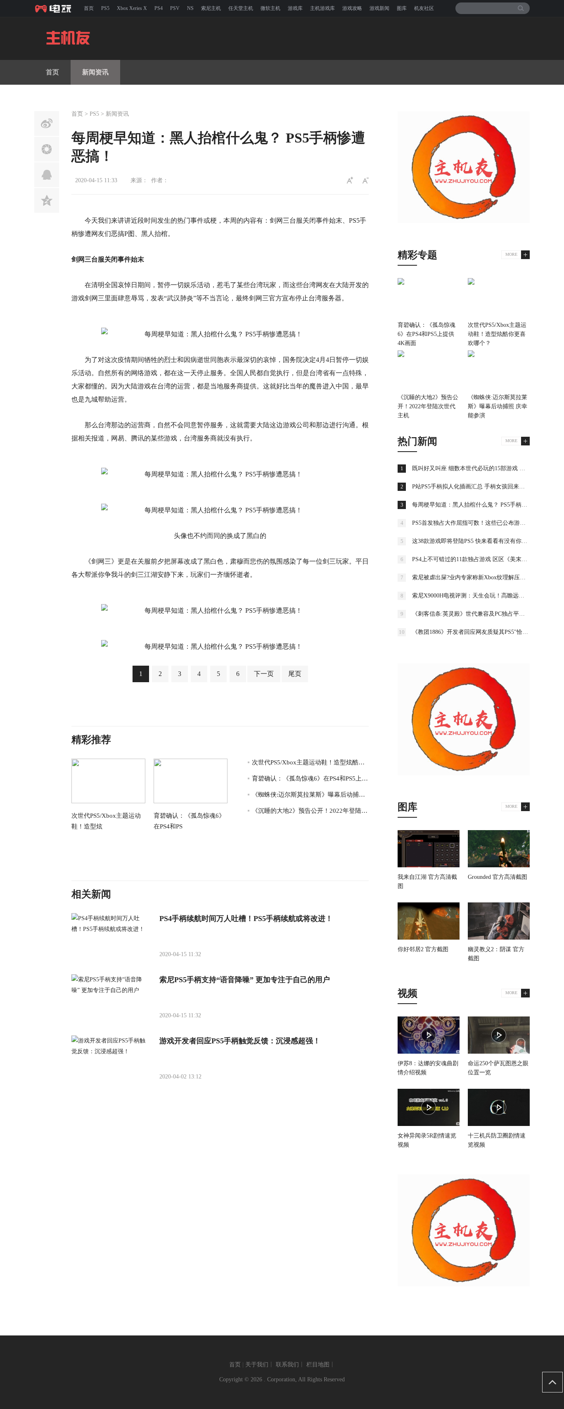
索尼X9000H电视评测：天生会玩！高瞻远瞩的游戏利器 (482, 596)
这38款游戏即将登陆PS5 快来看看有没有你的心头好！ (481, 541)
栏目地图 (317, 1364)
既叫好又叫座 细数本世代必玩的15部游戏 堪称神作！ (480, 468)
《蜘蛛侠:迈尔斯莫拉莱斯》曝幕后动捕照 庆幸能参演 (325, 794)
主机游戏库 (322, 8)
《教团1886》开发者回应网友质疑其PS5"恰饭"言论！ (480, 632)
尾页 (294, 673)
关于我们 (256, 1364)
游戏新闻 (379, 8)
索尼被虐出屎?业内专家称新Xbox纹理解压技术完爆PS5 (482, 577)
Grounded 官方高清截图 (497, 877)
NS (190, 8)
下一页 (264, 673)
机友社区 (424, 8)
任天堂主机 (240, 8)
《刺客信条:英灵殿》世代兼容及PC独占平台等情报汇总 (483, 614)
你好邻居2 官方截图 (423, 949)
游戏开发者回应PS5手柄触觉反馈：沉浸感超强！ (239, 1041)
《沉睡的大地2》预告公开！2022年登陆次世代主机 (322, 810)
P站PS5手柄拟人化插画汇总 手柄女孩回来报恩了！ (477, 486)
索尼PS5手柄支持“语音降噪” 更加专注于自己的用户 (244, 980)
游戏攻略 (352, 8)
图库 (402, 8)
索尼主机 (211, 8)
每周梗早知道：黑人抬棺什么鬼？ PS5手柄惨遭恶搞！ (481, 505)
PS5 (105, 8)
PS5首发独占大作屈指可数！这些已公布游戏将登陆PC (481, 523)
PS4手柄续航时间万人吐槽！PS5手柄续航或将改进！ (246, 918)
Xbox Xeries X (132, 8)
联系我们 (287, 1364)
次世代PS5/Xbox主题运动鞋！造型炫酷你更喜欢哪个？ (327, 762)
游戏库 (295, 8)
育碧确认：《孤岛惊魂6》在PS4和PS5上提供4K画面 (323, 778)
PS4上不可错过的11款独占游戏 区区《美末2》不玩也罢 (482, 559)
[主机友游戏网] (55, 8)
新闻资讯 (95, 72)
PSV (175, 8)
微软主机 (270, 8)
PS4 (158, 8)
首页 (89, 8)
